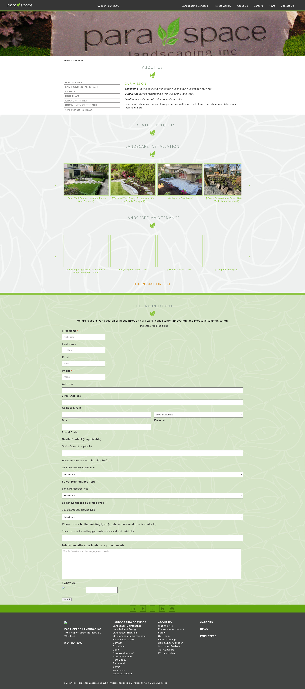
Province (159, 420)
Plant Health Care (123, 639)
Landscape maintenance (152, 217)
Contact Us (287, 5)
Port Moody (119, 659)
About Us (242, 5)
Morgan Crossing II (227, 269)
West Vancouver (122, 673)
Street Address (71, 395)
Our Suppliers (166, 649)
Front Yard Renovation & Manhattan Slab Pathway (87, 200)
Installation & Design (125, 629)
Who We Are (74, 82)
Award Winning (76, 100)
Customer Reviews (79, 109)
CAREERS (206, 622)
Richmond (119, 663)
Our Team (164, 635)
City (64, 420)
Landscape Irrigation (125, 632)
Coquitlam (119, 646)
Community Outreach (81, 105)
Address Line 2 (71, 408)
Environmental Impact (81, 86)
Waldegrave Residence (180, 198)
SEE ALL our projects (152, 283)
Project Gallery (222, 5)
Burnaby (118, 642)
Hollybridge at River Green (133, 269)
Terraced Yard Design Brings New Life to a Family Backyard (133, 200)
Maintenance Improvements (129, 635)
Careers (258, 5)
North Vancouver (123, 656)
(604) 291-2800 (110, 5)
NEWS (204, 629)
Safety (70, 91)
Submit (66, 599)
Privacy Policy (166, 652)
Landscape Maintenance (127, 625)
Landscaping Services (195, 5)
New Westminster (123, 652)
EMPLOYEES (208, 636)
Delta (116, 649)
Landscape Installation (152, 146)
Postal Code (69, 432)
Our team (72, 95)
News (272, 5)
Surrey (117, 666)
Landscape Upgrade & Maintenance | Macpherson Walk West (86, 271)
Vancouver (119, 670)
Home (67, 60)
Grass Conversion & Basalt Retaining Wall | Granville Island (227, 200)
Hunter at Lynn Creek (180, 269)
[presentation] (55, 184)
